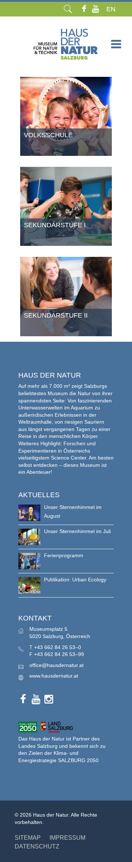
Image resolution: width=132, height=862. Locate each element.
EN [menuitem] (110, 9)
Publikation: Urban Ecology (75, 579)
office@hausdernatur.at (56, 665)
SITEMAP (28, 838)
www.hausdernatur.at (53, 676)
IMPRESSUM (67, 838)
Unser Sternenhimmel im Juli (77, 531)
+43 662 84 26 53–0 (57, 647)
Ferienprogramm (63, 555)
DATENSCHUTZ (37, 846)
